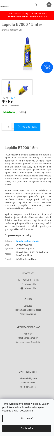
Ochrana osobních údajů (28, 342)
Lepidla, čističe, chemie (27, 241)
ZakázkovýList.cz (28, 314)
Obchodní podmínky (28, 338)
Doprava (28, 305)
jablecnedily (30, 284)
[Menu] (49, 5)
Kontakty (28, 334)
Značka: (12, 30)
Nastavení (27, 418)
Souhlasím (27, 428)
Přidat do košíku (29, 127)
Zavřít (18, 141)
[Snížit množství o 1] (12, 128)
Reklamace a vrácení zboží (28, 310)
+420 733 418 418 (30, 280)
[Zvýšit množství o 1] (12, 125)
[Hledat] (36, 5)
